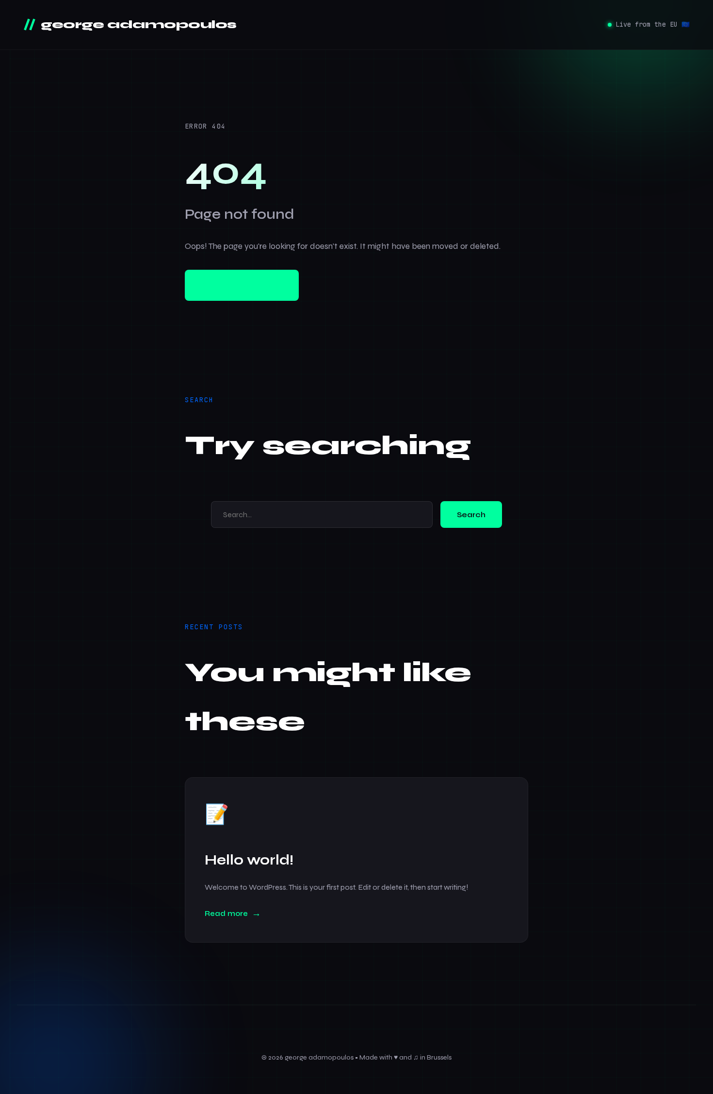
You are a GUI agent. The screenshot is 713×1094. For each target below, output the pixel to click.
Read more (226, 913)
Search (471, 514)
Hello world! (249, 859)
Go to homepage (241, 285)
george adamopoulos (137, 24)
